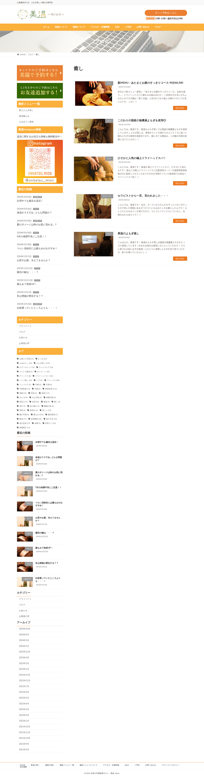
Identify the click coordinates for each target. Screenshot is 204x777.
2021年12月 (24, 727)
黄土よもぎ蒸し (26, 110)
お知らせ (23, 338)
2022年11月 (24, 681)
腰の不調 (24, 414)
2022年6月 (24, 692)
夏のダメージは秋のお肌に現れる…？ (37, 224)
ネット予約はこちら (166, 13)
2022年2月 (24, 715)
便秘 (22, 393)
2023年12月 (24, 652)
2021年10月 (24, 738)
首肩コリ (50, 423)
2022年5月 (24, 698)
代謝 (37, 389)
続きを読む (180, 108)
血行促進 (24, 423)
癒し (57, 402)
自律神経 (36, 419)
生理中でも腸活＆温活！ (30, 201)
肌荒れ (34, 410)
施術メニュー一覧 (67, 765)
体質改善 (51, 389)
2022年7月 (24, 686)
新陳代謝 (51, 397)
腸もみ (38, 414)
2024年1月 (24, 646)
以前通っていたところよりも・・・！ (37, 308)
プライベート (25, 326)
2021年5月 (24, 750)
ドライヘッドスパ (44, 376)
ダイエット (43, 372)
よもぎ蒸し (43, 363)
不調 (49, 385)
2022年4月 (24, 704)
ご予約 (137, 765)
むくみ (42, 359)
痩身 (47, 402)
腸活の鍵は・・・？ (27, 272)
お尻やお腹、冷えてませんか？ (33, 260)
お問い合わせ (150, 765)
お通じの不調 (26, 359)
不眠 (38, 385)
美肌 (22, 410)
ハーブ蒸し (25, 380)
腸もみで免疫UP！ (27, 284)
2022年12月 (24, 675)
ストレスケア (46, 367)
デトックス (25, 376)
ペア (39, 380)
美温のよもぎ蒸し (128, 233)
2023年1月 (24, 669)
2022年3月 (24, 709)
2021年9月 (24, 744)
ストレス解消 (26, 372)
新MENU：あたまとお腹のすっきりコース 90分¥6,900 (150, 83)
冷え (23, 397)
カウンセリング (26, 367)
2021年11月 (24, 733)
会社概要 (23, 767)
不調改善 (24, 389)
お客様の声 (37, 197)
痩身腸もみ (24, 116)
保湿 (34, 393)
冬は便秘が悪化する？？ (30, 296)
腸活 (22, 419)
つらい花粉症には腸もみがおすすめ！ (37, 248)
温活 (23, 402)
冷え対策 (37, 397)
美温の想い (35, 765)
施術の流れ (49, 765)
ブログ (36, 209)
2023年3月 (24, 658)
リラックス (53, 380)
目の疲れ (34, 406)
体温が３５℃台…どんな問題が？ (34, 212)
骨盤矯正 (24, 427)
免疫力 (45, 393)
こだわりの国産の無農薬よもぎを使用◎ (142, 120)
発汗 (22, 406)
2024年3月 (24, 640)
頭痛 (37, 423)
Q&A (127, 765)
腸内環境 (52, 414)
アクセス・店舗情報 (111, 765)
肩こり (46, 410)
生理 (35, 402)
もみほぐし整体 (26, 122)
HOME (22, 765)
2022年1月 (24, 721)
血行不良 (51, 419)
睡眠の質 (49, 406)
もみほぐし (25, 363)
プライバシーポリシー (170, 765)
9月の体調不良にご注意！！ (32, 236)
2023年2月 (24, 663)
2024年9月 (24, 635)
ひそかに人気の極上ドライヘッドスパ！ (142, 158)
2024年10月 (24, 629)
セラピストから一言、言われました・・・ (143, 195)
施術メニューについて (89, 765)
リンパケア (25, 385)
